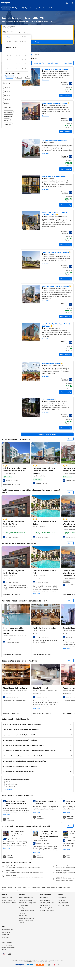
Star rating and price (54, 63)
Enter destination (11, 26)
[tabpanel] (16, 59)
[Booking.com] (5, 2)
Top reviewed (68, 63)
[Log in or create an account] (67, 3)
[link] (10, 87)
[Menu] (72, 3)
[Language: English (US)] (3, 954)
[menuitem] (6, 8)
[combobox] (38, 28)
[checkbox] (25, 51)
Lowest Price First (39, 63)
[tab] (9, 37)
